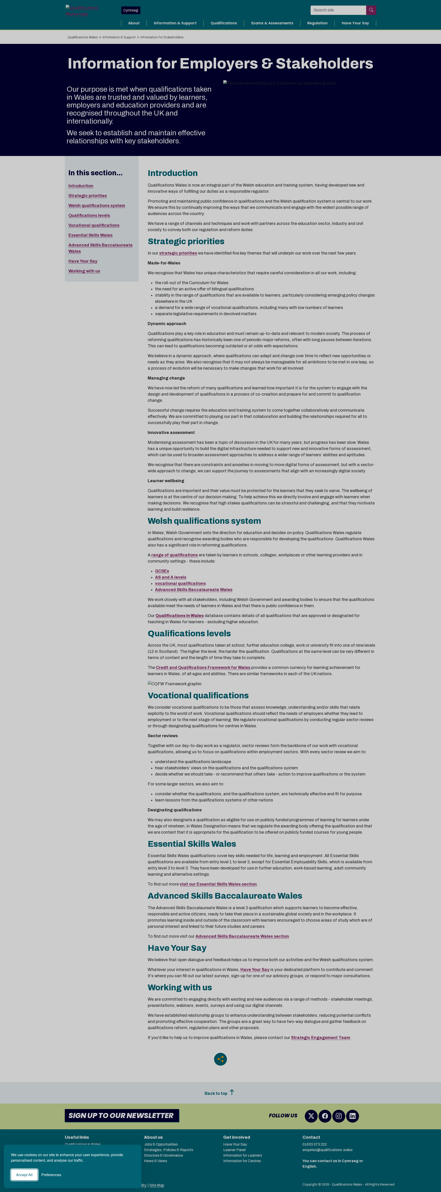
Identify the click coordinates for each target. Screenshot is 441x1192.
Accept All (24, 1174)
